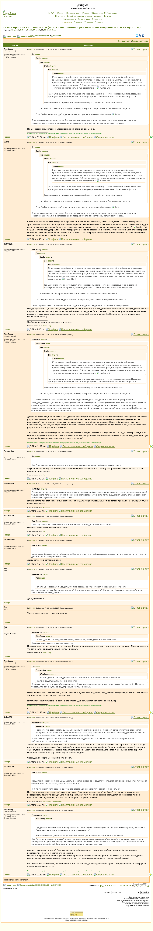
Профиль (61, 16)
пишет (38, 55)
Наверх (7, 137)
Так (44, 531)
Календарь (97, 13)
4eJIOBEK (46, 507)
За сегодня (85, 19)
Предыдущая (124, 41)
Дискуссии (56, 36)
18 (37, 30)
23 (50, 30)
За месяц (100, 22)
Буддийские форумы (39, 36)
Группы (86, 13)
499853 (31, 484)
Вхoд (109, 16)
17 (34, 30)
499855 (31, 516)
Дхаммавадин (57, 801)
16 (31, 30)
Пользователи (73, 13)
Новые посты (71, 19)
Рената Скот (47, 709)
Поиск (60, 13)
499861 (31, 569)
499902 (31, 767)
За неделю (98, 19)
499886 (31, 661)
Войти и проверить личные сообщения (85, 16)
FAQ (52, 13)
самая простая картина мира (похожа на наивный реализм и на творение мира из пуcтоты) (71, 27)
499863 (31, 608)
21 (45, 30)
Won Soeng (47, 326)
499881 (31, 627)
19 (39, 30)
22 (48, 30)
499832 (31, 49)
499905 (31, 810)
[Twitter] (137, 36)
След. (54, 30)
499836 (31, 142)
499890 (31, 718)
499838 (31, 334)
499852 (31, 451)
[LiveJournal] (140, 36)
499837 (31, 244)
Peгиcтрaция (112, 13)
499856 (31, 540)
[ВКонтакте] (143, 36)
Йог (44, 475)
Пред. (13, 30)
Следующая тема (140, 41)
